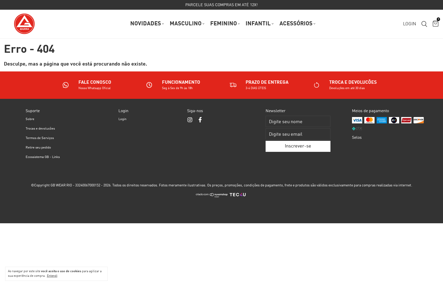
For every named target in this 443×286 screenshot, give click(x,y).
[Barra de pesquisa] (424, 24)
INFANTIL (258, 24)
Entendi (52, 276)
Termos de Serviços (40, 138)
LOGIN (409, 24)
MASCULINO (186, 24)
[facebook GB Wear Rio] (200, 120)
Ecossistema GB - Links (43, 157)
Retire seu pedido (38, 147)
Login (122, 119)
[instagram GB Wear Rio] (190, 120)
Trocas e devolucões (40, 128)
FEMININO (223, 24)
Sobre (30, 119)
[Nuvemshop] (212, 196)
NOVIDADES (145, 24)
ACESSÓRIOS (296, 24)
